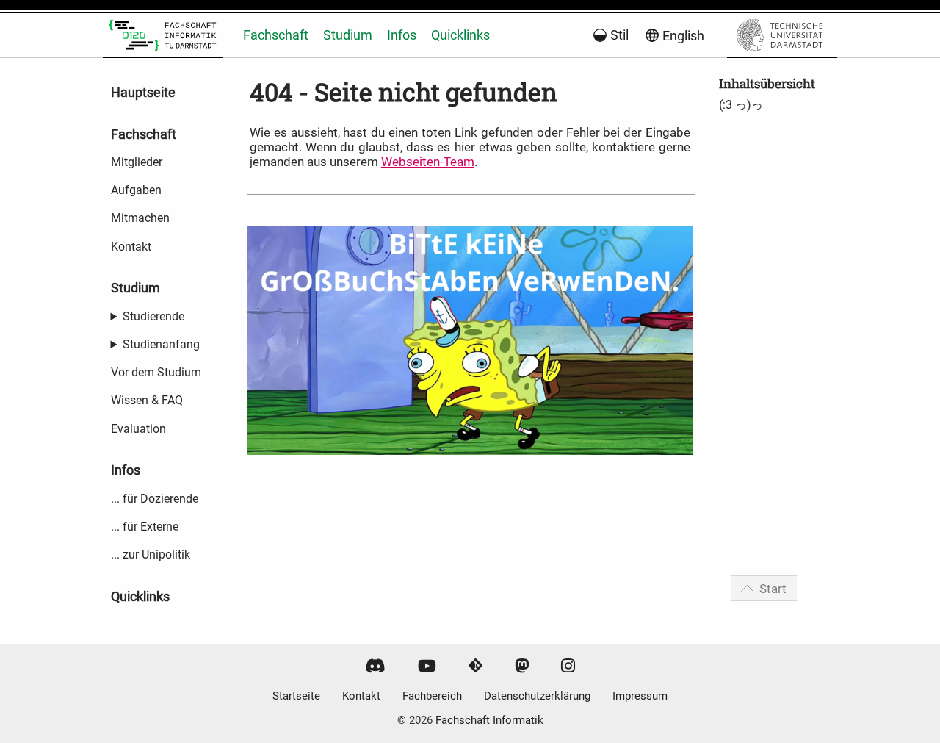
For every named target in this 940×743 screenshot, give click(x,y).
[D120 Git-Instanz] (475, 666)
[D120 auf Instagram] (568, 666)
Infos (401, 35)
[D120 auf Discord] (375, 666)
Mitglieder (136, 162)
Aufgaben (136, 190)
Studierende (153, 316)
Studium (347, 35)
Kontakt (131, 247)
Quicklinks (460, 35)
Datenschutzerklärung (537, 696)
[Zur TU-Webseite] (782, 35)
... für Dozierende (154, 499)
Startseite (296, 696)
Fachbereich (432, 696)
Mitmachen (140, 218)
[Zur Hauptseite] (163, 35)
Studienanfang (161, 344)
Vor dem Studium (156, 372)
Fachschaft (275, 35)
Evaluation (138, 429)
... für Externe (144, 527)
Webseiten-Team (427, 161)
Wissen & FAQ (147, 400)
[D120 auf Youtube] (427, 666)
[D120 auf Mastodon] (522, 666)
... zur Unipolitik (150, 554)
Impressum (640, 696)
